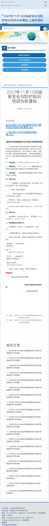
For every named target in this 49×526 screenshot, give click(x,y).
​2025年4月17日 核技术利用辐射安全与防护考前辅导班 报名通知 (23, 462)
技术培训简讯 (24, 60)
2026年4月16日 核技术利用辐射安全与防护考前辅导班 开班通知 (23, 381)
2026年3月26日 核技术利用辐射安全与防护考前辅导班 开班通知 (23, 388)
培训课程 (24, 70)
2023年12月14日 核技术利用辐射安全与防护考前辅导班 (27, 316)
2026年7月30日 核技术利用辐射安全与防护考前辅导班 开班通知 (23, 359)
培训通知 (24, 65)
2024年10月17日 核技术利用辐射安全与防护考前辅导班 (23, 484)
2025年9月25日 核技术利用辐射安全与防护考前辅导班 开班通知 (23, 425)
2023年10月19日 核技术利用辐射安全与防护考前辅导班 (27, 321)
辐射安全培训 (24, 55)
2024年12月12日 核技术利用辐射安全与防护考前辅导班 (23, 477)
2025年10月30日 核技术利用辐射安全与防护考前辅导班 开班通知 (23, 418)
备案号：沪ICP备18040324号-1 (10, 523)
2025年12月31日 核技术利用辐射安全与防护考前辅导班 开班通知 (23, 403)
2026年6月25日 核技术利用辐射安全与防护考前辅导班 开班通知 (23, 366)
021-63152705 (9, 2)
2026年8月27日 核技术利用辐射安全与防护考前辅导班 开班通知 (23, 351)
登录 (45, 2)
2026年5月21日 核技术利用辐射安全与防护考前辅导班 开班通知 (23, 374)
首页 (6, 85)
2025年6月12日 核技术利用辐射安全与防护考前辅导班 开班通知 (23, 447)
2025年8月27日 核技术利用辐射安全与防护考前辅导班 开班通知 (23, 433)
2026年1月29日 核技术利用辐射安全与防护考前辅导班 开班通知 (23, 396)
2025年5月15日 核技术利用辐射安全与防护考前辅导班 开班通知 (23, 455)
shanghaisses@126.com (13, 5)
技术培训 (12, 85)
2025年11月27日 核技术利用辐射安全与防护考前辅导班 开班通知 (23, 410)
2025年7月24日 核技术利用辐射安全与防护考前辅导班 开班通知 (23, 440)
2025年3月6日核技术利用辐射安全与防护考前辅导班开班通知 (24, 469)
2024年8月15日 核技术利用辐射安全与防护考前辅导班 (23, 492)
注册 (45, 5)
